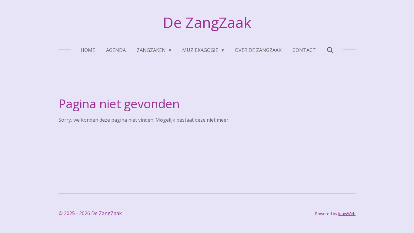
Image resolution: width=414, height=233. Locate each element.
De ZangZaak (207, 22)
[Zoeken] (330, 50)
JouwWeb (347, 213)
